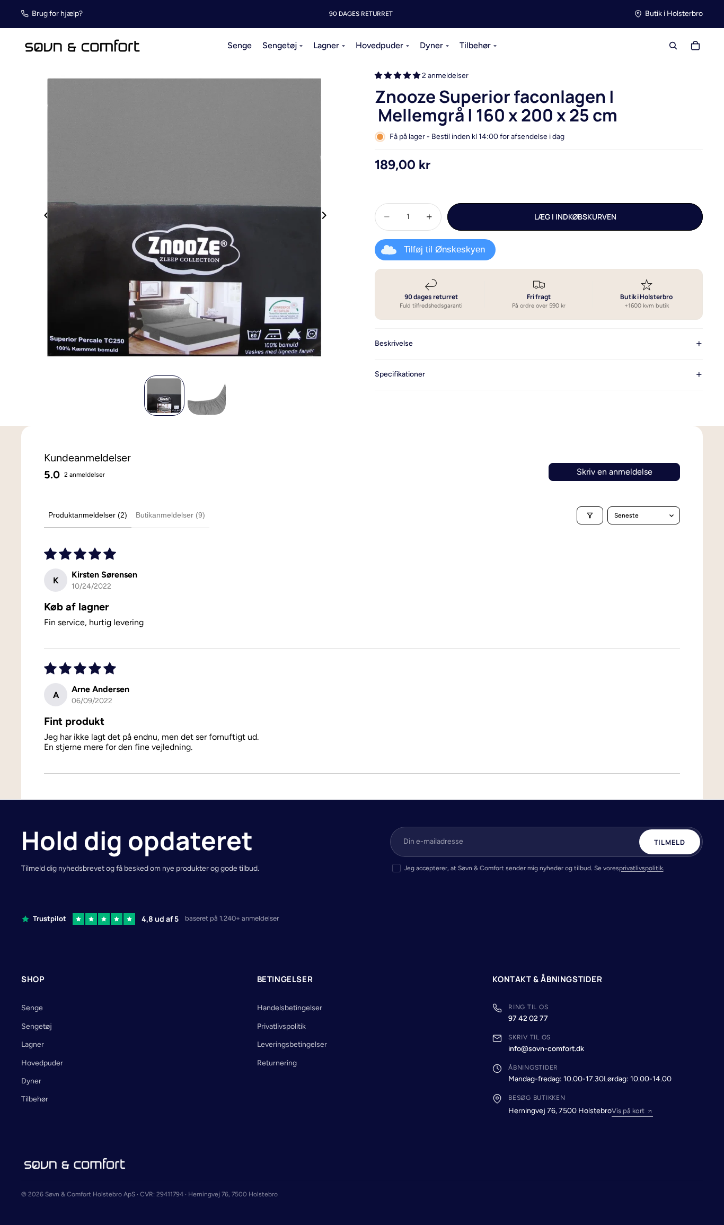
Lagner (32, 1044)
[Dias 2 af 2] (207, 396)
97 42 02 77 (528, 1018)
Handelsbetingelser (289, 1007)
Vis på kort (628, 1111)
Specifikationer (400, 373)
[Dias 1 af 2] (164, 396)
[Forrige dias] (43, 217)
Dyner (31, 1081)
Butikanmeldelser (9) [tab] (170, 515)
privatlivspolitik (641, 868)
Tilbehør (34, 1099)
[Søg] (673, 46)
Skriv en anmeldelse (614, 472)
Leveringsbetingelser (292, 1044)
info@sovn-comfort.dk (546, 1048)
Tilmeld (669, 842)
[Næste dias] (327, 217)
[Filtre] (590, 515)
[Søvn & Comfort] (74, 1163)
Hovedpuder (42, 1063)
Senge (32, 1007)
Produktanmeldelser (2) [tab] (87, 515)
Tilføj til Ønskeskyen (444, 249)
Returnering (277, 1063)
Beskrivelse (394, 343)
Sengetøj (36, 1026)
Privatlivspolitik (281, 1026)
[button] (398, 75)
